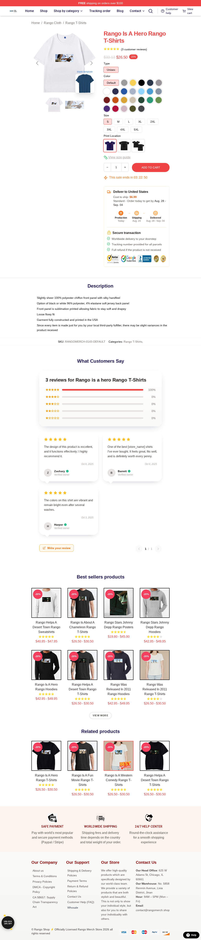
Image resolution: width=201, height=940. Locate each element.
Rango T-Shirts (75, 23)
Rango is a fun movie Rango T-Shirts (82, 780)
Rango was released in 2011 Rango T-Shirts (155, 689)
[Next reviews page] (158, 548)
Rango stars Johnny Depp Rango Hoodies (155, 627)
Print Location (112, 135)
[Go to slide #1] (54, 105)
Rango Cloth (52, 23)
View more (100, 715)
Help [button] (193, 935)
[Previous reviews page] (139, 548)
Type (107, 63)
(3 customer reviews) (134, 49)
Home (35, 23)
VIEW (46, 613)
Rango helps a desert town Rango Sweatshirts (46, 627)
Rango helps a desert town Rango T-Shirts (82, 689)
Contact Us (74, 896)
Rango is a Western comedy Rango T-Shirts (118, 780)
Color (107, 76)
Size (106, 115)
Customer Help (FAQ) (80, 902)
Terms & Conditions (45, 876)
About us (38, 870)
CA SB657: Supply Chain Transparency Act (45, 902)
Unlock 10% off (8, 923)
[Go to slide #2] (74, 105)
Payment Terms (77, 880)
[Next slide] (91, 63)
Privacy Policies (42, 881)
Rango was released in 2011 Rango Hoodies (118, 689)
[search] (150, 11)
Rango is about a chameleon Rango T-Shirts (82, 627)
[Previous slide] (37, 63)
